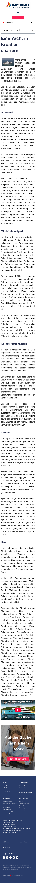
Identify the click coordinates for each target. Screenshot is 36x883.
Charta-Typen (23, 782)
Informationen (23, 798)
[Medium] (14, 857)
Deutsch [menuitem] (9, 22)
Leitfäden (6, 842)
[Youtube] (10, 857)
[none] (17, 22)
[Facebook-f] (7, 857)
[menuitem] (17, 22)
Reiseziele (6, 848)
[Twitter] (17, 857)
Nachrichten (23, 842)
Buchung (6, 782)
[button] (32, 30)
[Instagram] (4, 857)
